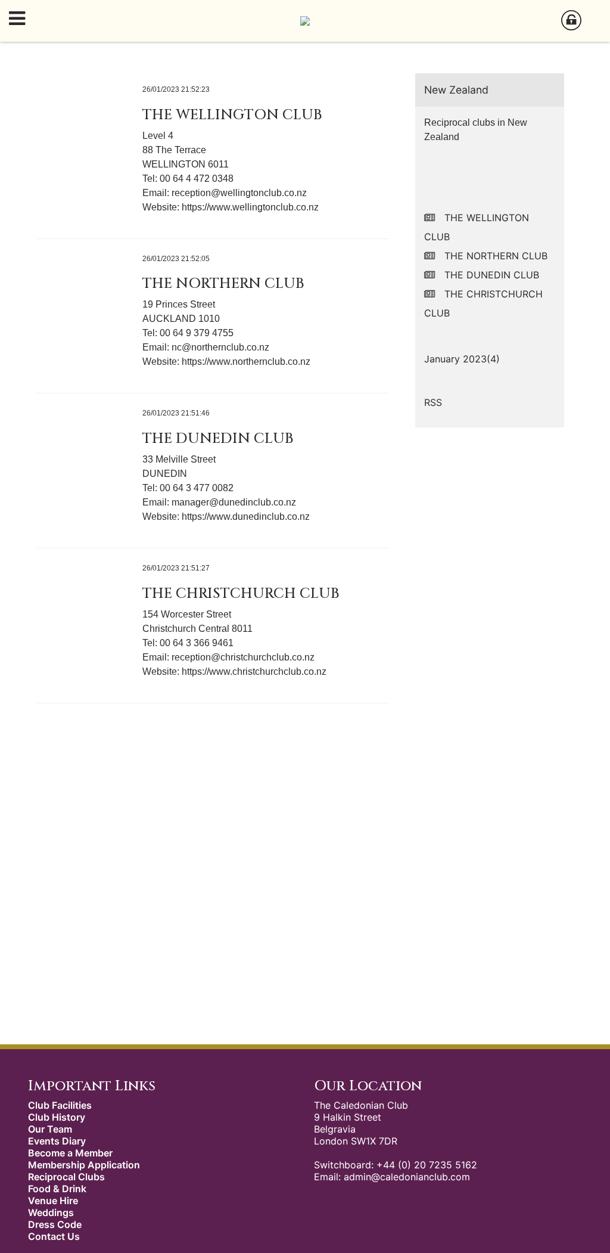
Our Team (50, 1129)
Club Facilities (60, 1105)
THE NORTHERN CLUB (223, 283)
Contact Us (54, 1236)
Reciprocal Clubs (66, 1177)
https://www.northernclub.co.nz (246, 361)
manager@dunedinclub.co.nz (234, 502)
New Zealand (456, 89)
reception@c (198, 657)
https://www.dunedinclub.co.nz (246, 516)
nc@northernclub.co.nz (220, 347)
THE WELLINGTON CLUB (232, 115)
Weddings (51, 1212)
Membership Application (84, 1165)
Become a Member (70, 1153)
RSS (433, 402)
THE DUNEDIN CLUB (217, 438)
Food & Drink (57, 1189)
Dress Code (55, 1224)
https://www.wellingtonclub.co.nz (250, 207)
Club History (56, 1117)
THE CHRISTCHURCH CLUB (240, 593)
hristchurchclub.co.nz (270, 657)
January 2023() (462, 359)
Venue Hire (53, 1201)
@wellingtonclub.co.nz (259, 193)
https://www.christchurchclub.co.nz (254, 671)
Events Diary (57, 1141)
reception (191, 193)
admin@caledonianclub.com (407, 1177)
